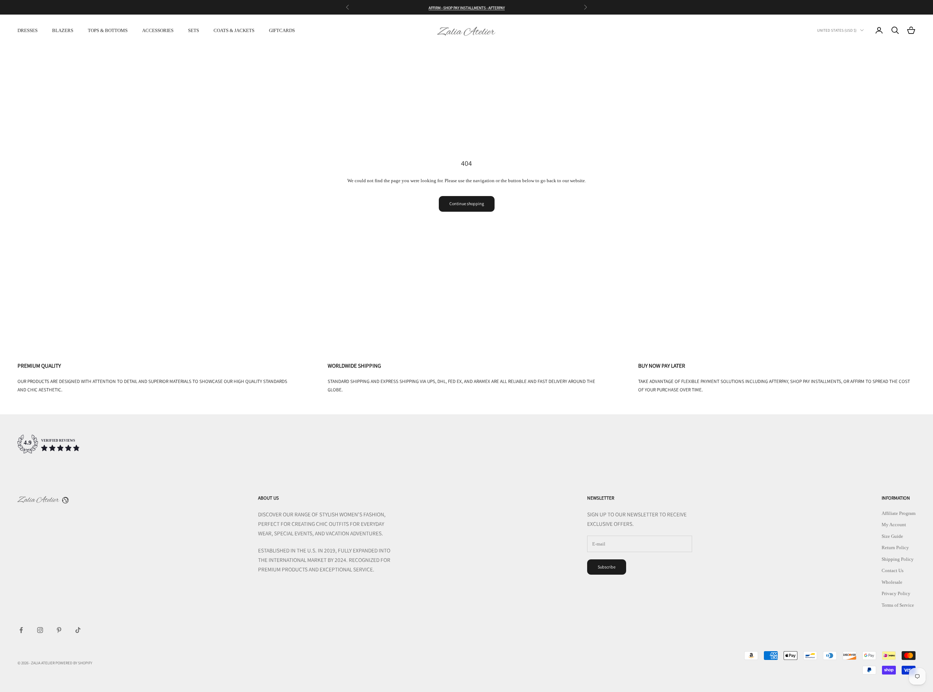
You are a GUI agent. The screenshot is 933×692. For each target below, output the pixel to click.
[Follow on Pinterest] (59, 630)
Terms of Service (898, 605)
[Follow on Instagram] (40, 630)
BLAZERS (62, 30)
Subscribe (607, 567)
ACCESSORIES (157, 30)
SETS (193, 30)
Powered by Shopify (73, 662)
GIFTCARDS (282, 30)
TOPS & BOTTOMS (108, 30)
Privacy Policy (896, 593)
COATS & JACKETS (234, 30)
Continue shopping (466, 203)
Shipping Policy (898, 559)
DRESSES (27, 30)
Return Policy (895, 547)
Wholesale (892, 582)
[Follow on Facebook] (21, 630)
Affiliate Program (899, 513)
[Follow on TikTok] (78, 630)
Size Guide (892, 536)
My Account (894, 524)
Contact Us (892, 570)
